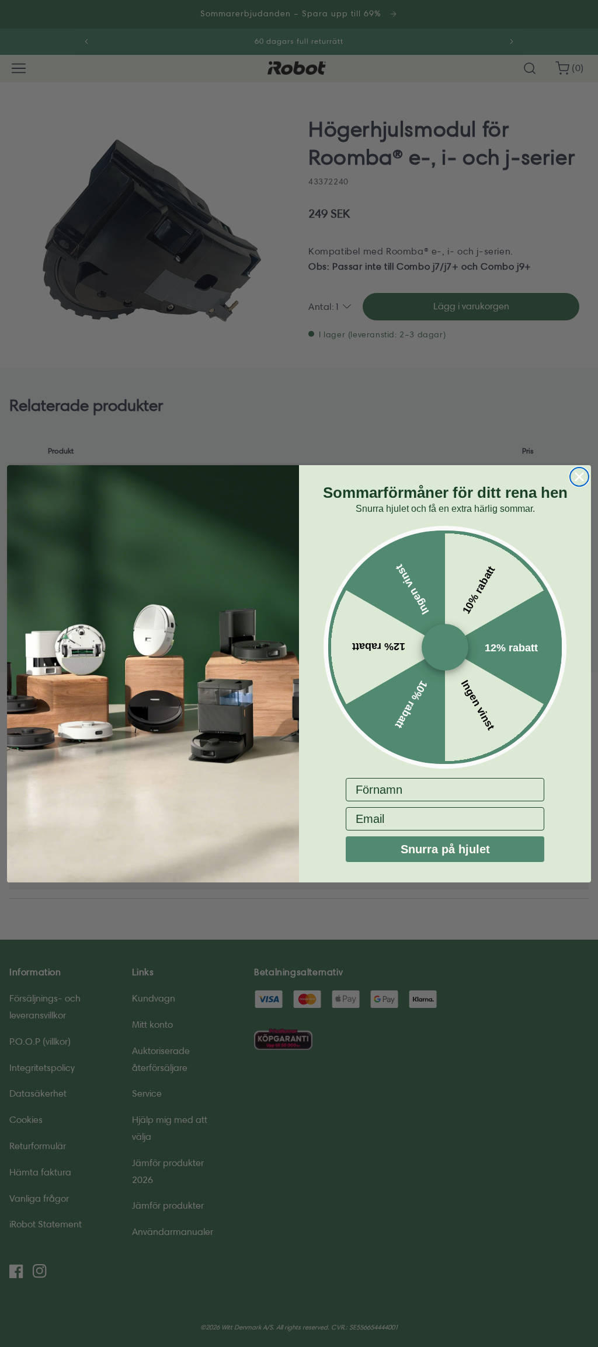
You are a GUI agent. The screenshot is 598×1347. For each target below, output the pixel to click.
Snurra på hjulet (445, 849)
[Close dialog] (579, 476)
